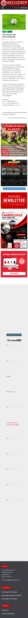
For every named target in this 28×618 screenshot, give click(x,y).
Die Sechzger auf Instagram (9, 592)
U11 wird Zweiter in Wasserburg (16, 118)
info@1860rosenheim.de (12, 580)
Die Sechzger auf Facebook (9, 599)
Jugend (4, 31)
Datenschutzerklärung (8, 613)
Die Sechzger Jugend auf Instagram (12, 595)
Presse (13, 39)
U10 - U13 (10, 31)
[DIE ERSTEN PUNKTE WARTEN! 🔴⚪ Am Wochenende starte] (14, 173)
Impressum (5, 610)
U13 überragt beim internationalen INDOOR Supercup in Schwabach (15, 113)
